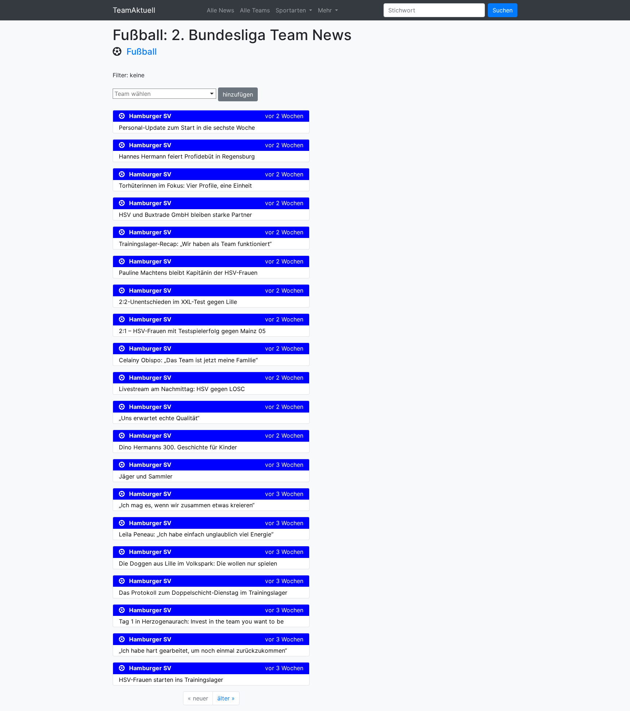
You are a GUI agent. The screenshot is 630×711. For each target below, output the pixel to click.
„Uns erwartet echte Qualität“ (159, 418)
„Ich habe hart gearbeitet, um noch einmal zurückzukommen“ (203, 650)
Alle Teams (255, 10)
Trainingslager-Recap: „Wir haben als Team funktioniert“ (195, 243)
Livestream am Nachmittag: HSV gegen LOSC (182, 388)
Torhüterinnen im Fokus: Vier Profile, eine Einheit (185, 185)
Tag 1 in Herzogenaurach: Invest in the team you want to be (201, 621)
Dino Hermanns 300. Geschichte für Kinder (178, 447)
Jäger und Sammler (145, 476)
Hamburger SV (150, 116)
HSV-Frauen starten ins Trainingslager (171, 679)
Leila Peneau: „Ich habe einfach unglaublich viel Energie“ (196, 534)
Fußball (142, 51)
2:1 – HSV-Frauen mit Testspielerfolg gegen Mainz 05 (192, 331)
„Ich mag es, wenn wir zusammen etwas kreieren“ (186, 505)
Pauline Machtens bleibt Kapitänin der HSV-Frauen (188, 272)
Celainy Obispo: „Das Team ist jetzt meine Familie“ (188, 360)
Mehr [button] (326, 10)
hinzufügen (238, 94)
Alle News (220, 10)
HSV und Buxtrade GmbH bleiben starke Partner (185, 214)
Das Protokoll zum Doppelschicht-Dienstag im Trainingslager (203, 592)
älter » (226, 698)
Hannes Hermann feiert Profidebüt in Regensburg (187, 156)
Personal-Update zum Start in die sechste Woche (187, 127)
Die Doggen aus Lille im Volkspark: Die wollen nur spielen (198, 563)
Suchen (503, 10)
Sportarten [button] (292, 10)
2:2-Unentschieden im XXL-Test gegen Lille (178, 301)
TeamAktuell (134, 10)
